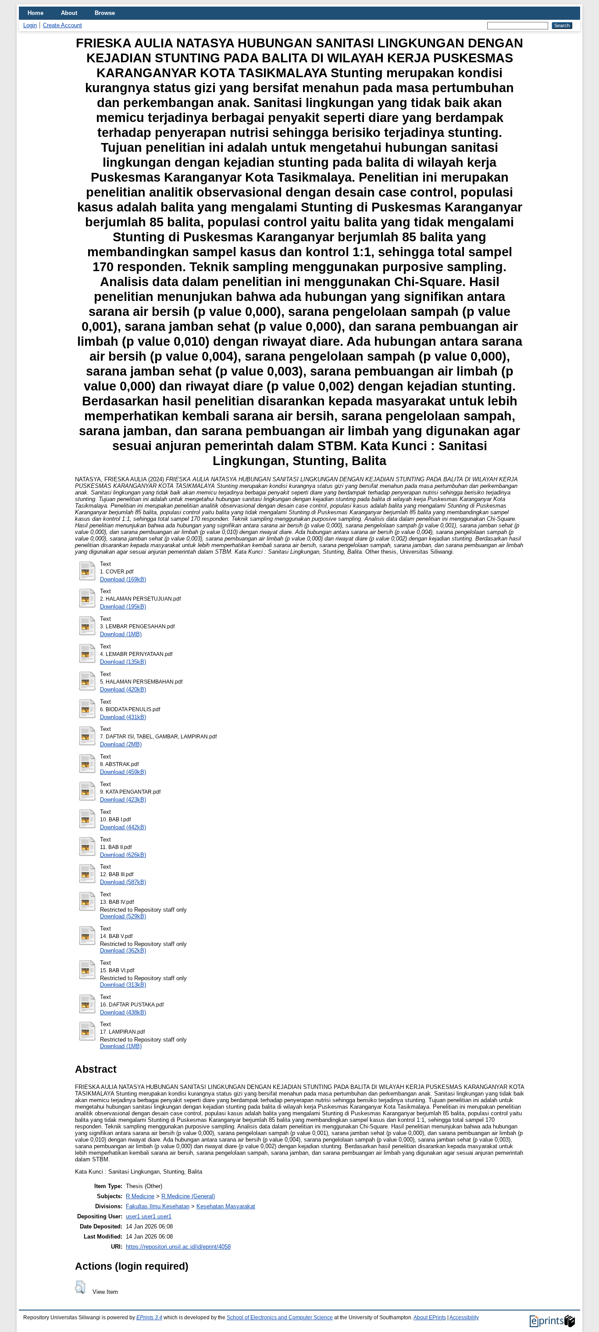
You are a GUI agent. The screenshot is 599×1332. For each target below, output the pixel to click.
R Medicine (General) (188, 1196)
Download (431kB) (123, 717)
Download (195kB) (123, 606)
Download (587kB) (123, 882)
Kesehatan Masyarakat (225, 1206)
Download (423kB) (123, 799)
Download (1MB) (121, 634)
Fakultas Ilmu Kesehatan (157, 1206)
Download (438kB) (123, 1012)
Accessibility (464, 1317)
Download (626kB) (123, 855)
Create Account (62, 25)
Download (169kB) (123, 579)
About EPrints (430, 1317)
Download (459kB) (123, 772)
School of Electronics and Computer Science (280, 1317)
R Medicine (140, 1196)
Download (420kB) (123, 689)
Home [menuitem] (35, 13)
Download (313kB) (123, 984)
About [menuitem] (69, 13)
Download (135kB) (123, 662)
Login (30, 25)
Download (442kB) (123, 827)
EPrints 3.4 (149, 1317)
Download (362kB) (123, 950)
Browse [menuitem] (105, 13)
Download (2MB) (121, 744)
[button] (80, 1287)
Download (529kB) (123, 916)
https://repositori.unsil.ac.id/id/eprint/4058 (178, 1246)
